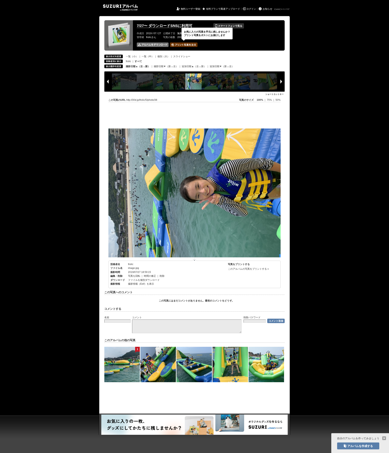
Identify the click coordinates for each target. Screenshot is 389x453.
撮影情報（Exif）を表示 (141, 283)
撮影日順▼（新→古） (166, 66)
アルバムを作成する (358, 445)
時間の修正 (150, 276)
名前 (106, 317)
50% (278, 100)
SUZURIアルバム (120, 7)
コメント (137, 317)
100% (260, 100)
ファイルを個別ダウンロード (144, 280)
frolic (128, 61)
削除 (162, 276)
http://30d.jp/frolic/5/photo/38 (141, 100)
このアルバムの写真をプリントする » (248, 268)
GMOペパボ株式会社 (282, 9)
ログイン (251, 8)
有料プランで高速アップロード (223, 8)
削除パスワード (252, 317)
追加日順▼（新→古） (222, 66)
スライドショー (181, 56)
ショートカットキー (274, 94)
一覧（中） (148, 56)
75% (270, 100)
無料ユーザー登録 (190, 8)
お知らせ (267, 8)
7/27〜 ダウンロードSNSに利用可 (164, 26)
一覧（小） (132, 56)
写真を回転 (134, 276)
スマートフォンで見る (228, 26)
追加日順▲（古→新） (194, 66)
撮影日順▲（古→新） (138, 66)
